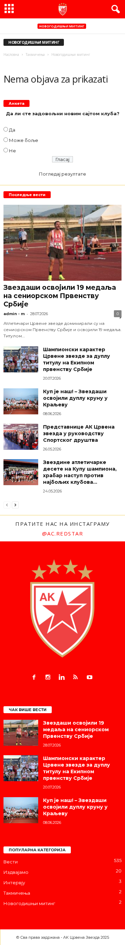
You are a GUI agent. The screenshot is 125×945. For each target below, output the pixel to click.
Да (12, 130)
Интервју (14, 882)
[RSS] (77, 678)
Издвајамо (15, 872)
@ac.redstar (62, 533)
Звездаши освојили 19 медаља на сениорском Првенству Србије (59, 296)
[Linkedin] (63, 678)
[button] (114, 9)
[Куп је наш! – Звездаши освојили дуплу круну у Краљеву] (20, 401)
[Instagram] (49, 678)
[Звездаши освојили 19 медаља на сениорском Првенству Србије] (62, 243)
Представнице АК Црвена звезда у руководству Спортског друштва (79, 433)
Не (12, 150)
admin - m (14, 313)
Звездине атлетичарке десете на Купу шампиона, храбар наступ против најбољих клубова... (80, 472)
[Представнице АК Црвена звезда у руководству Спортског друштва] (20, 437)
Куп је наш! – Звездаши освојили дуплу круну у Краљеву (75, 398)
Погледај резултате (62, 174)
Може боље (23, 140)
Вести (10, 861)
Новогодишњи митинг (61, 26)
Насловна (11, 54)
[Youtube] (90, 678)
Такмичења (16, 893)
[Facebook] (35, 678)
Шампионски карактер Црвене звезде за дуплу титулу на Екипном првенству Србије (76, 359)
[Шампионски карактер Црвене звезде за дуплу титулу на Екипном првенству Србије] (20, 359)
